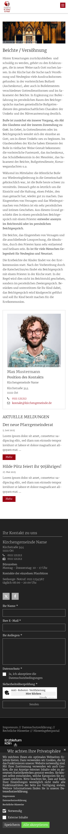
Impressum (9, 796)
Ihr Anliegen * (12, 635)
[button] (6, 596)
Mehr (9, 457)
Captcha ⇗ (48, 697)
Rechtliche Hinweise (13, 804)
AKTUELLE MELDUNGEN (26, 417)
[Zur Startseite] (7, 6)
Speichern (12, 825)
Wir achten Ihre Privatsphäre (34, 751)
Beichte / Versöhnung (25, 50)
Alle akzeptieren (35, 825)
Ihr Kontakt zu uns (20, 533)
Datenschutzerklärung (15, 800)
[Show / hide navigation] (62, 5)
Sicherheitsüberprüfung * (20, 684)
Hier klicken (33, 693)
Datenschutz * (12, 668)
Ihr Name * (10, 606)
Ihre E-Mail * (12, 620)
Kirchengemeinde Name (25, 542)
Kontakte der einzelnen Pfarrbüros (25, 573)
